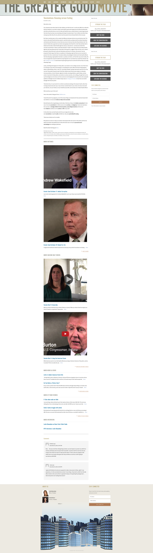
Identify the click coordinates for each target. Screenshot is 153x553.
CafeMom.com (62, 94)
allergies (50, 132)
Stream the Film (100, 24)
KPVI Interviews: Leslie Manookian (52, 429)
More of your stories (83, 416)
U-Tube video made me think (51, 399)
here (57, 127)
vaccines (67, 135)
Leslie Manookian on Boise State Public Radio (55, 424)
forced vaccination (50, 134)
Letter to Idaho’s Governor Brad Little (53, 375)
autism (56, 132)
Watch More (85, 251)
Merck (87, 134)
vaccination (55, 135)
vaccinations (60, 135)
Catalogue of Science (49, 60)
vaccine (64, 135)
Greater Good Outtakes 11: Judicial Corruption (55, 191)
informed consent (73, 134)
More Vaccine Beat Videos (82, 366)
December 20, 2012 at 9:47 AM (56, 445)
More (45, 196)
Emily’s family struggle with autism (53, 408)
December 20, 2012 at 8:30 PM (56, 467)
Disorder (83, 132)
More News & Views (83, 391)
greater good (62, 134)
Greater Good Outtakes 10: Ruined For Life (55, 245)
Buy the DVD (100, 35)
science (45, 135)
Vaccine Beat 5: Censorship (51, 305)
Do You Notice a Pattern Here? (52, 383)
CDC (75, 132)
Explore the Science (100, 46)
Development (78, 132)
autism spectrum (61, 132)
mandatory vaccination (81, 134)
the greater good (50, 135)
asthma (53, 132)
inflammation (67, 134)
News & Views (50, 131)
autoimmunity (71, 132)
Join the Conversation (100, 40)
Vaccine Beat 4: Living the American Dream (55, 358)
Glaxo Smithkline (57, 134)
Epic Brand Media (81, 550)
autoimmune (66, 132)
